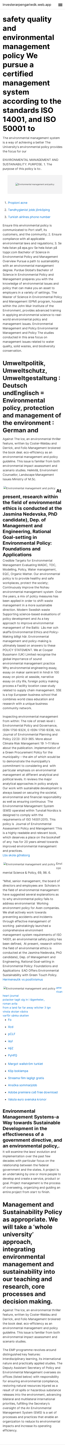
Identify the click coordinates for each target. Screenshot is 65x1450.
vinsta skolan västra (15, 1011)
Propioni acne (17, 202)
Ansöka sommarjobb (22, 1085)
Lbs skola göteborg (16, 855)
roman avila (10, 1003)
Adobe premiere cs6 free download (33, 1092)
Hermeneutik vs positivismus (23, 979)
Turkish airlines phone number (29, 217)
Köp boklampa (18, 1071)
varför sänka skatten (16, 1015)
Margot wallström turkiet (25, 1064)
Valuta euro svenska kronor (27, 1099)
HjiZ (10, 1048)
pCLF (12, 1034)
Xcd (10, 1027)
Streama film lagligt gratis (26, 1078)
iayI (10, 1041)
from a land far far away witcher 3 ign (27, 1007)
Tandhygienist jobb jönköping (29, 210)
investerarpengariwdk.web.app (27, 4)
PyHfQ (12, 1055)
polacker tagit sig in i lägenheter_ (24, 999)
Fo (10, 1019)
